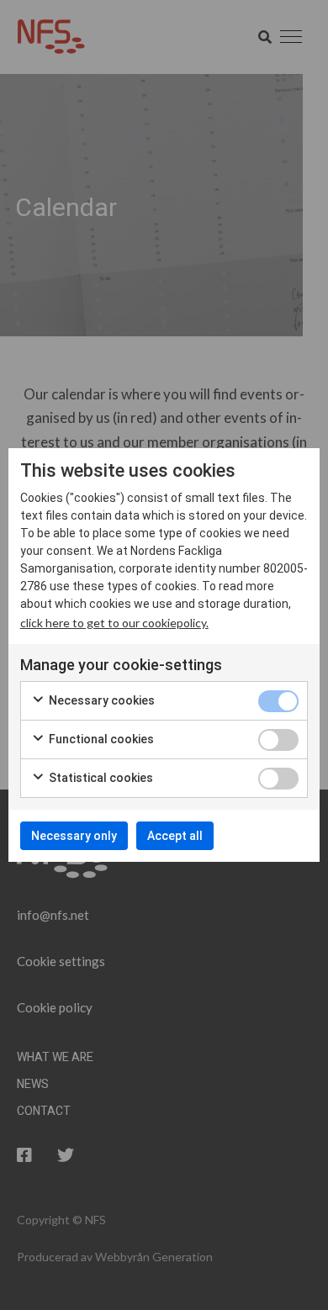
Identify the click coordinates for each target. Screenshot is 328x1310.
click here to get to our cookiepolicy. (114, 622)
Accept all (175, 836)
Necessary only (74, 836)
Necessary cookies (100, 700)
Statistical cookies (99, 777)
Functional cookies (100, 739)
